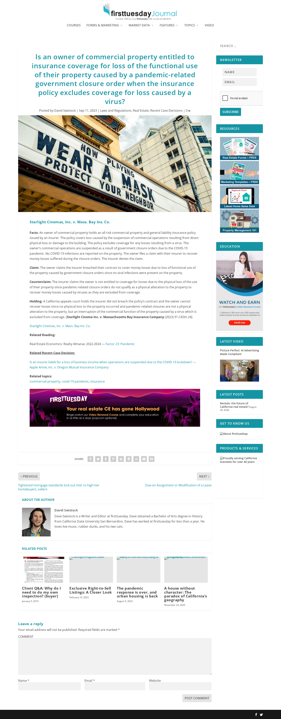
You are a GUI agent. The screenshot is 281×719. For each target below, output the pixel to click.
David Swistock (65, 110)
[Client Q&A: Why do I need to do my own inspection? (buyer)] (44, 570)
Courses (74, 25)
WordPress (74, 714)
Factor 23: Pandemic (120, 344)
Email (89, 680)
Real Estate (141, 110)
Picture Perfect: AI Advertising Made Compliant (239, 352)
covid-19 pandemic (75, 381)
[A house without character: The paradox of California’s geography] (186, 570)
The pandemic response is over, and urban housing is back (137, 592)
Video (209, 25)
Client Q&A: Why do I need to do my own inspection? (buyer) (41, 592)
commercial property (45, 381)
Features (167, 25)
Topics (189, 25)
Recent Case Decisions (166, 110)
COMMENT (25, 637)
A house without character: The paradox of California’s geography (185, 594)
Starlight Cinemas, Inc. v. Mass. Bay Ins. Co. (60, 326)
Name (23, 680)
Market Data (139, 25)
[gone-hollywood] (115, 430)
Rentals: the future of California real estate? (234, 405)
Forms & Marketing (102, 25)
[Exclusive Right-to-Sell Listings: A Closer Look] (91, 570)
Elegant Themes (42, 714)
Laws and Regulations (115, 110)
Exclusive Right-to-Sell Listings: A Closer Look (90, 590)
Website (155, 680)
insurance (97, 381)
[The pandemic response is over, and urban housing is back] (138, 570)
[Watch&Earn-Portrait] (239, 330)
